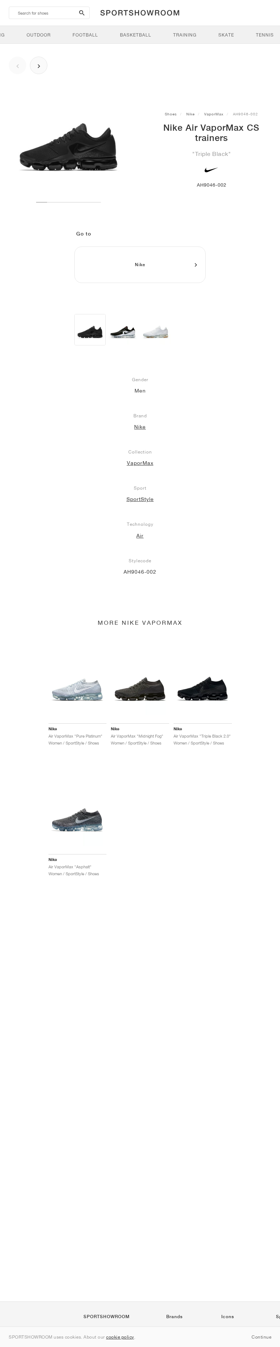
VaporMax (213, 114)
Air (140, 536)
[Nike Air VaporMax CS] (90, 329)
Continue (261, 1337)
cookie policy (120, 1337)
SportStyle (140, 499)
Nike (190, 114)
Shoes (171, 114)
